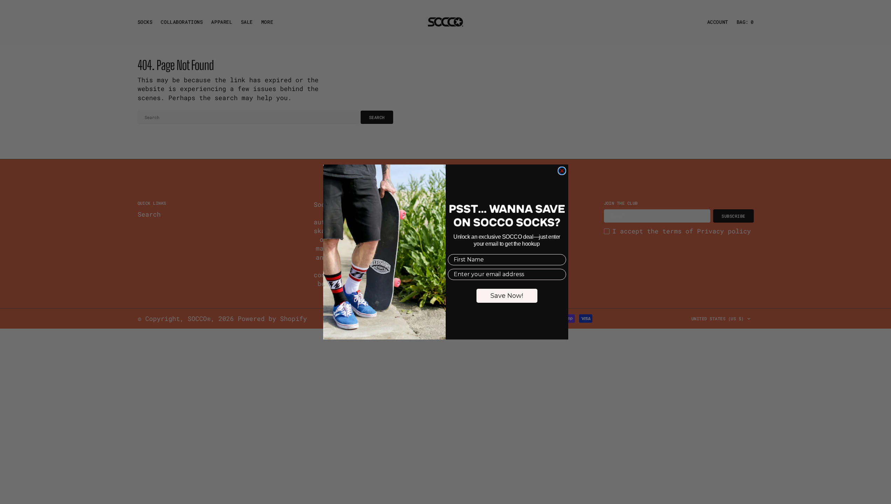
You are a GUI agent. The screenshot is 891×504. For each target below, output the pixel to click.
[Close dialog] (561, 170)
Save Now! (506, 296)
